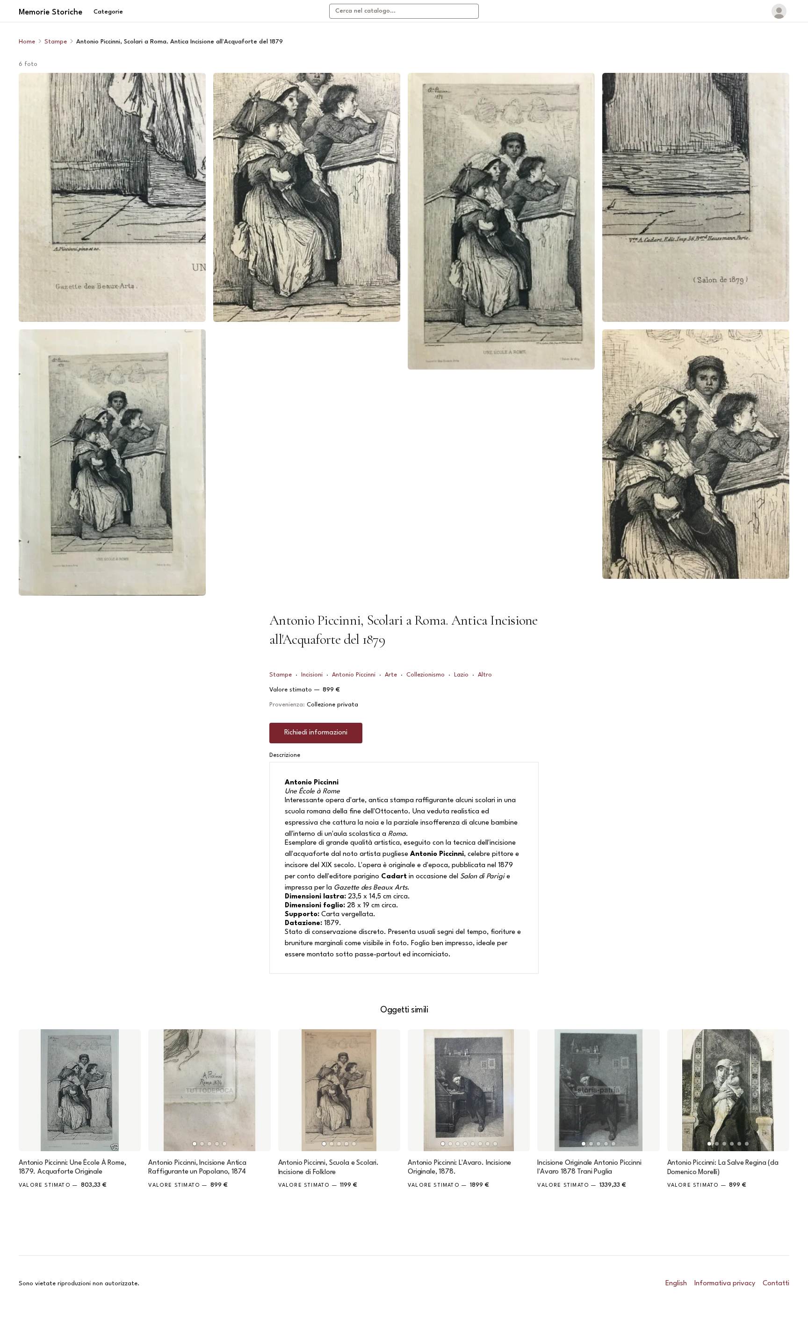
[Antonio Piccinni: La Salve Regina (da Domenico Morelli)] (728, 1090)
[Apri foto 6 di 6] (695, 453)
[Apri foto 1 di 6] (112, 197)
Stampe (55, 42)
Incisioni (312, 675)
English (676, 1283)
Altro (485, 675)
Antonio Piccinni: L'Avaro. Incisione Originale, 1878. (459, 1167)
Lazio (461, 675)
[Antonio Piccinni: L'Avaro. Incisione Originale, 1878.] (469, 1090)
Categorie (108, 12)
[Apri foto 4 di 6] (501, 221)
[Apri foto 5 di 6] (695, 197)
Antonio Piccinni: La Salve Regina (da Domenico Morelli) (723, 1167)
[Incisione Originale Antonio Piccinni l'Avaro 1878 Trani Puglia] (598, 1090)
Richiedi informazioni (315, 732)
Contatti (776, 1283)
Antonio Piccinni (353, 675)
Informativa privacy (724, 1283)
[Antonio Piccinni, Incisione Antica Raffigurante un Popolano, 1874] (209, 1090)
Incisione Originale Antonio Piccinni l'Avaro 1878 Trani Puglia (589, 1167)
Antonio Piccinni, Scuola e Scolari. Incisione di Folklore (328, 1167)
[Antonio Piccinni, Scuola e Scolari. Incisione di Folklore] (339, 1090)
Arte (391, 675)
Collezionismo (425, 675)
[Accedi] (779, 11)
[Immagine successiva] (259, 1090)
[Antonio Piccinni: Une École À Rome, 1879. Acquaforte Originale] (80, 1090)
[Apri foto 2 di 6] (112, 462)
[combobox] (404, 11)
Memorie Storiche (50, 12)
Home (27, 42)
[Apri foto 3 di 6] (306, 197)
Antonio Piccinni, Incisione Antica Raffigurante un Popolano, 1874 (197, 1167)
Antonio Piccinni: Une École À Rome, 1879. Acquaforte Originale (72, 1167)
